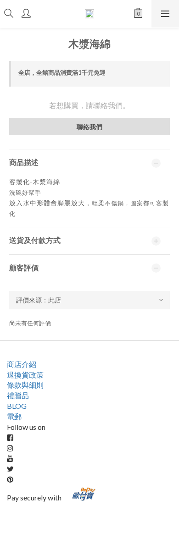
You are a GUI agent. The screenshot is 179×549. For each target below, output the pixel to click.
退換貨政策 (25, 374)
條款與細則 (25, 384)
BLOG (17, 405)
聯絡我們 (89, 127)
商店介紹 (21, 364)
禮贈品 (18, 395)
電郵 (14, 416)
